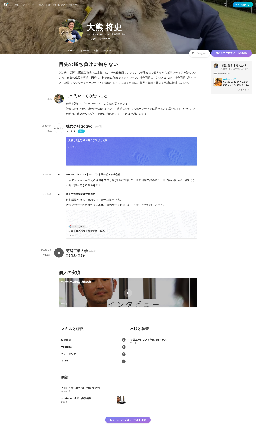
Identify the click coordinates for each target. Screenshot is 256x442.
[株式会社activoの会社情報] (59, 128)
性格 (96, 50)
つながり (107, 50)
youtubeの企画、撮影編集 (76, 281)
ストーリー (84, 50)
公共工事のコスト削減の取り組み (86, 231)
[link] (131, 151)
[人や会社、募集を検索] (225, 5)
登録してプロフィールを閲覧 (231, 53)
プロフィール (67, 50)
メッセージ (202, 53)
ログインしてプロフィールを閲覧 (128, 420)
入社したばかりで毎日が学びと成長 (87, 140)
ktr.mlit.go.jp (78, 226)
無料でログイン (243, 4)
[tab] (67, 50)
